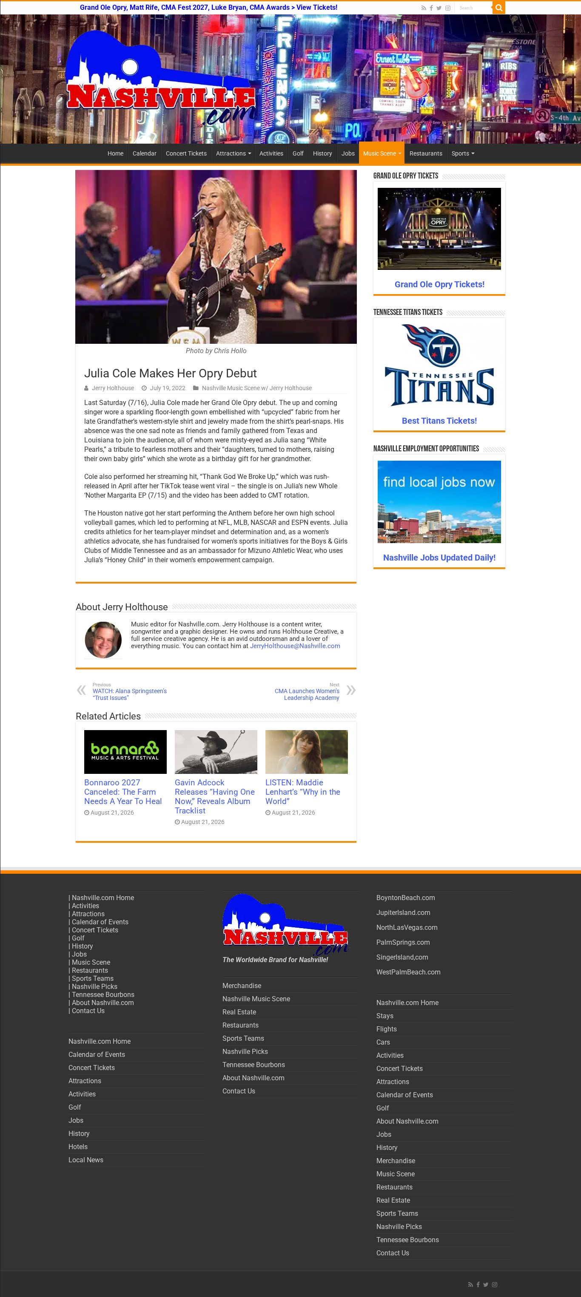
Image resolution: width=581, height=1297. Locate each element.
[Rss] (424, 8)
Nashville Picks (94, 987)
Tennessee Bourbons (103, 995)
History (322, 153)
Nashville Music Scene (256, 999)
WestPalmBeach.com (408, 972)
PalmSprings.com (403, 942)
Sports (460, 153)
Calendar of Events (100, 922)
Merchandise (241, 986)
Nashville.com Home (103, 898)
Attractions (231, 153)
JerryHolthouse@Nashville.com (295, 646)
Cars (383, 1042)
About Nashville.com (103, 1003)
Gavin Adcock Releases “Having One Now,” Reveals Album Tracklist (215, 797)
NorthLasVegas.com (407, 927)
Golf (298, 153)
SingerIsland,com (402, 957)
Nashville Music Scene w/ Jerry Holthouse (257, 388)
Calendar (145, 153)
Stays (384, 1016)
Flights (386, 1029)
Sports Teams (93, 978)
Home (115, 153)
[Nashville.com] (290, 79)
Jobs (348, 153)
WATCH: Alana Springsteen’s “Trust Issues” (130, 691)
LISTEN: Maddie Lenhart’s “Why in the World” (302, 792)
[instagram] (447, 8)
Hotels (78, 1147)
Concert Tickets (186, 153)
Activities (271, 153)
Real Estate (239, 1012)
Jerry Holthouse (113, 388)
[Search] (499, 7)
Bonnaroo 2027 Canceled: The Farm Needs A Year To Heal (123, 792)
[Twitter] (439, 8)
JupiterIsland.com (403, 913)
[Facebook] (431, 8)
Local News (85, 1160)
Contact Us (88, 1011)
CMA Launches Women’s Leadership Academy (307, 691)
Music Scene (379, 153)
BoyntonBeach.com (405, 898)
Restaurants (426, 153)
